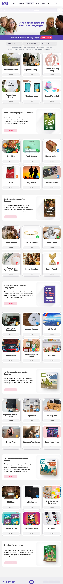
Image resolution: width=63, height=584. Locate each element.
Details (11, 75)
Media (51, 582)
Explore (11, 130)
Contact (57, 582)
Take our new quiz (46, 37)
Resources (29, 3)
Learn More (36, 10)
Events (37, 3)
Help (46, 582)
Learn (14, 3)
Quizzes (21, 3)
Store (43, 3)
